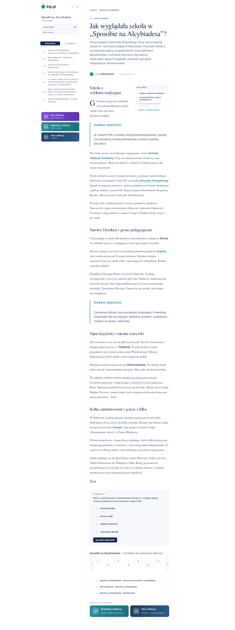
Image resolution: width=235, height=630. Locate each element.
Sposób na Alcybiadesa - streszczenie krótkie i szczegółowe (63, 51)
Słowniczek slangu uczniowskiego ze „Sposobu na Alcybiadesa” (63, 73)
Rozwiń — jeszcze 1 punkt (149, 110)
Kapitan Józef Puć (109, 523)
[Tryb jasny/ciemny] (77, 6)
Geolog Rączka (107, 508)
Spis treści (141, 87)
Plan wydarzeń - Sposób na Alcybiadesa (60, 58)
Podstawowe (50, 43)
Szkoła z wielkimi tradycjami (151, 93)
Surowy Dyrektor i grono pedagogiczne (150, 98)
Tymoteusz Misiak (109, 531)
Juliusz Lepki (106, 516)
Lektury (93, 10)
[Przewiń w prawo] (167, 564)
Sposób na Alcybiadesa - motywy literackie (63, 100)
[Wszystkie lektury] (72, 6)
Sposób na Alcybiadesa (109, 10)
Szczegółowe (70, 43)
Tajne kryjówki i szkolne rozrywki (149, 105)
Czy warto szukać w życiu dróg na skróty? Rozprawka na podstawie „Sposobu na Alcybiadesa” (63, 82)
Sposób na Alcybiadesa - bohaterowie (59, 66)
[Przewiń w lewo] (92, 564)
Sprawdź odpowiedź (105, 540)
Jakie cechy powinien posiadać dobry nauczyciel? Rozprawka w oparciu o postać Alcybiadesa (62, 92)
